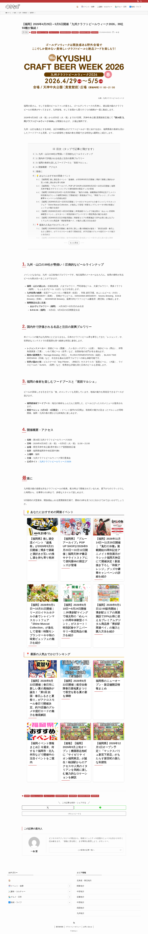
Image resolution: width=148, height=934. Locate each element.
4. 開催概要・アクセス (46, 167)
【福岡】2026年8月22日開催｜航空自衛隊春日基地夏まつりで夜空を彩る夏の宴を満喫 (77, 238)
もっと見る (74, 243)
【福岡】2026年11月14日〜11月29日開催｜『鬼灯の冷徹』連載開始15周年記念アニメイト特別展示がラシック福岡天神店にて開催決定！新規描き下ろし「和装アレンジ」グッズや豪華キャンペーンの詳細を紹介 (78, 195)
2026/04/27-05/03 (85, 32)
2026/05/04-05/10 (65, 32)
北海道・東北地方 (84, 880)
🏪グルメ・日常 (15, 897)
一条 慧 (34, 851)
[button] (48, 808)
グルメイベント (54, 32)
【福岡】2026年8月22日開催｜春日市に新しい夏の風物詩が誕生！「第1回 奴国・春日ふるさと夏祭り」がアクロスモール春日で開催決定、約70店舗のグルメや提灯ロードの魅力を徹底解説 (78, 231)
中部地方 (80, 891)
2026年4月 (95, 32)
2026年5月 (75, 32)
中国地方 (80, 902)
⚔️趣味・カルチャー (16, 891)
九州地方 (80, 913)
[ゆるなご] (13, 6)
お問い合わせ (87, 927)
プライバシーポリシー (73, 927)
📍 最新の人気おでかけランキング (52, 225)
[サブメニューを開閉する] (69, 886)
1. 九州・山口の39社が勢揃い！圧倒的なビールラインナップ (64, 154)
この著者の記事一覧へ (86, 850)
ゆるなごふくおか (42, 32)
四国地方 (80, 908)
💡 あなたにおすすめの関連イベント (53, 176)
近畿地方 (80, 897)
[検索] (140, 1)
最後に (39, 171)
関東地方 (80, 886)
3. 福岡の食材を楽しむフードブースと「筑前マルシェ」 (62, 163)
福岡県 (34, 32)
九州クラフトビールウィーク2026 (55, 461)
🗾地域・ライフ (15, 902)
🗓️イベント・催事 (16, 886)
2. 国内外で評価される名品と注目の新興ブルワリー (60, 158)
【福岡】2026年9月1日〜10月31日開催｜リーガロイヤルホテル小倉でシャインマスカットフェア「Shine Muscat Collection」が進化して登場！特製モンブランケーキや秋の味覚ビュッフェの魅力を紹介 (78, 205)
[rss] (137, 1)
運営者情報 (59, 927)
